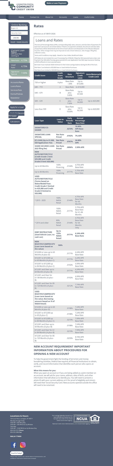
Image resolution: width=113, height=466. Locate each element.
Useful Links (89, 17)
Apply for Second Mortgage (16, 114)
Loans (75, 17)
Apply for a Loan (17, 107)
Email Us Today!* (16, 453)
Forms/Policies (17, 94)
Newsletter (15, 98)
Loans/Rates (16, 86)
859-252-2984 (16, 432)
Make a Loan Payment (56, 3)
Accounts (63, 17)
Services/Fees (16, 90)
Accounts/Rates (17, 82)
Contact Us (34, 17)
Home (21, 17)
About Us (49, 17)
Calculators (15, 121)
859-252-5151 (17, 430)
